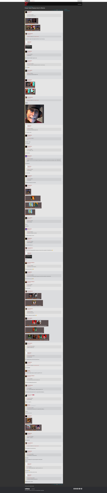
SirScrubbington (29, 14)
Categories (80, 4)
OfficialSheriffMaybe (30, 262)
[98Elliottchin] (26, 156)
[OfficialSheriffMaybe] (26, 263)
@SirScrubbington (27, 187)
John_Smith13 (29, 70)
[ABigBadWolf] (26, 12)
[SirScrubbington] (26, 34)
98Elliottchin (29, 155)
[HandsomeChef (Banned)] (26, 395)
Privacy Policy (42, 490)
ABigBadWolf (29, 11)
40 (61, 484)
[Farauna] (26, 371)
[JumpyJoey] (26, 42)
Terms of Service (38, 490)
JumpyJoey (29, 41)
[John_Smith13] (26, 71)
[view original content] (36, 36)
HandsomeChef (29, 394)
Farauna (28, 370)
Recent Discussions (67, 10)
